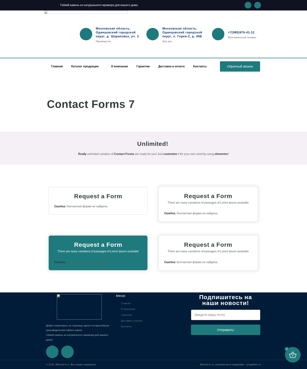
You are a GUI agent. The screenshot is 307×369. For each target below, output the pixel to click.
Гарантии (143, 66)
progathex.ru (254, 364)
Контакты (200, 66)
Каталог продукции (85, 66)
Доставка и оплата (171, 66)
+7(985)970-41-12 (241, 32)
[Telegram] (67, 352)
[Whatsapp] (248, 5)
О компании (119, 66)
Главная (57, 66)
